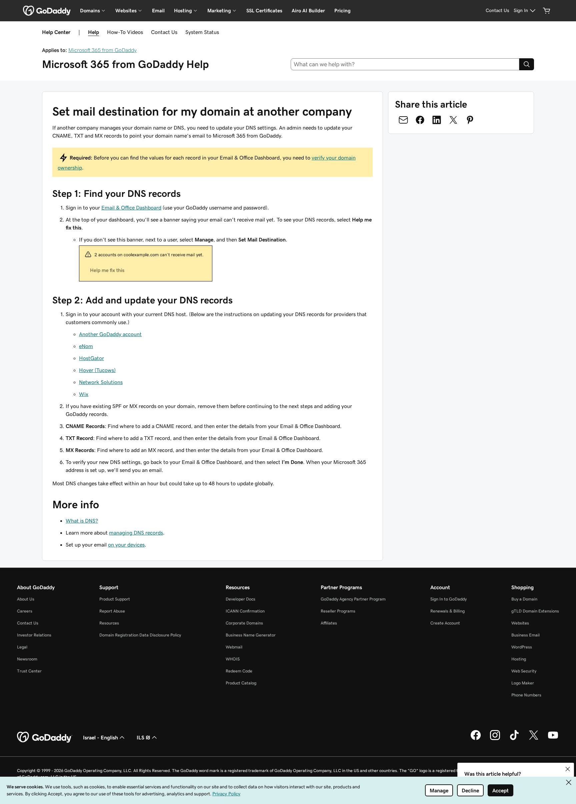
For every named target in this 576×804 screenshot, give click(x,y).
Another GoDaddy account (110, 334)
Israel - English (100, 737)
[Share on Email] (403, 120)
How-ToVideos (125, 32)
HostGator (91, 358)
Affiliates (329, 623)
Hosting (518, 659)
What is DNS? (82, 520)
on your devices (126, 544)
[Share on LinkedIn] (436, 120)
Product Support (114, 599)
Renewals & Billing (447, 611)
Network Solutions (101, 382)
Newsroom (27, 659)
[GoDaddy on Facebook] (476, 739)
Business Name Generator (251, 635)
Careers (24, 611)
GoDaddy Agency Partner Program (353, 599)
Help (93, 32)
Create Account (445, 623)
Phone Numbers (526, 695)
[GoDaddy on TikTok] (514, 739)
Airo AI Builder (308, 10)
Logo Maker (522, 683)
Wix (83, 394)
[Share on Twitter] (453, 120)
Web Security (523, 671)
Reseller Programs (338, 611)
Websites (520, 623)
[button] (568, 769)
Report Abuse (112, 611)
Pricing (342, 10)
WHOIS (233, 659)
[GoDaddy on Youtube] (553, 739)
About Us (25, 599)
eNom (86, 346)
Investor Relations (34, 635)
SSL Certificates (264, 10)
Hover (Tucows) (97, 370)
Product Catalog (241, 683)
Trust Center (29, 671)
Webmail (234, 647)
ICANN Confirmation (245, 611)
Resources (109, 623)
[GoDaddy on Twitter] (534, 739)
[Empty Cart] (546, 10)
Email (158, 10)
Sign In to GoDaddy (448, 599)
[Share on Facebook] (420, 120)
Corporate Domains (244, 623)
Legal (22, 647)
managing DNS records (136, 532)
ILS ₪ (143, 737)
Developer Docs (240, 599)
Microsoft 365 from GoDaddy (102, 50)
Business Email (525, 635)
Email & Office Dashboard (131, 207)
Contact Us (164, 32)
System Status (202, 32)
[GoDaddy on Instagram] (495, 739)
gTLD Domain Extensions (535, 611)
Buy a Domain (524, 599)
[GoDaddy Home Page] (44, 737)
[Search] (526, 64)
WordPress (521, 647)
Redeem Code (239, 671)
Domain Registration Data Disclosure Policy (140, 635)
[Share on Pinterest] (470, 120)
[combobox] (405, 64)
